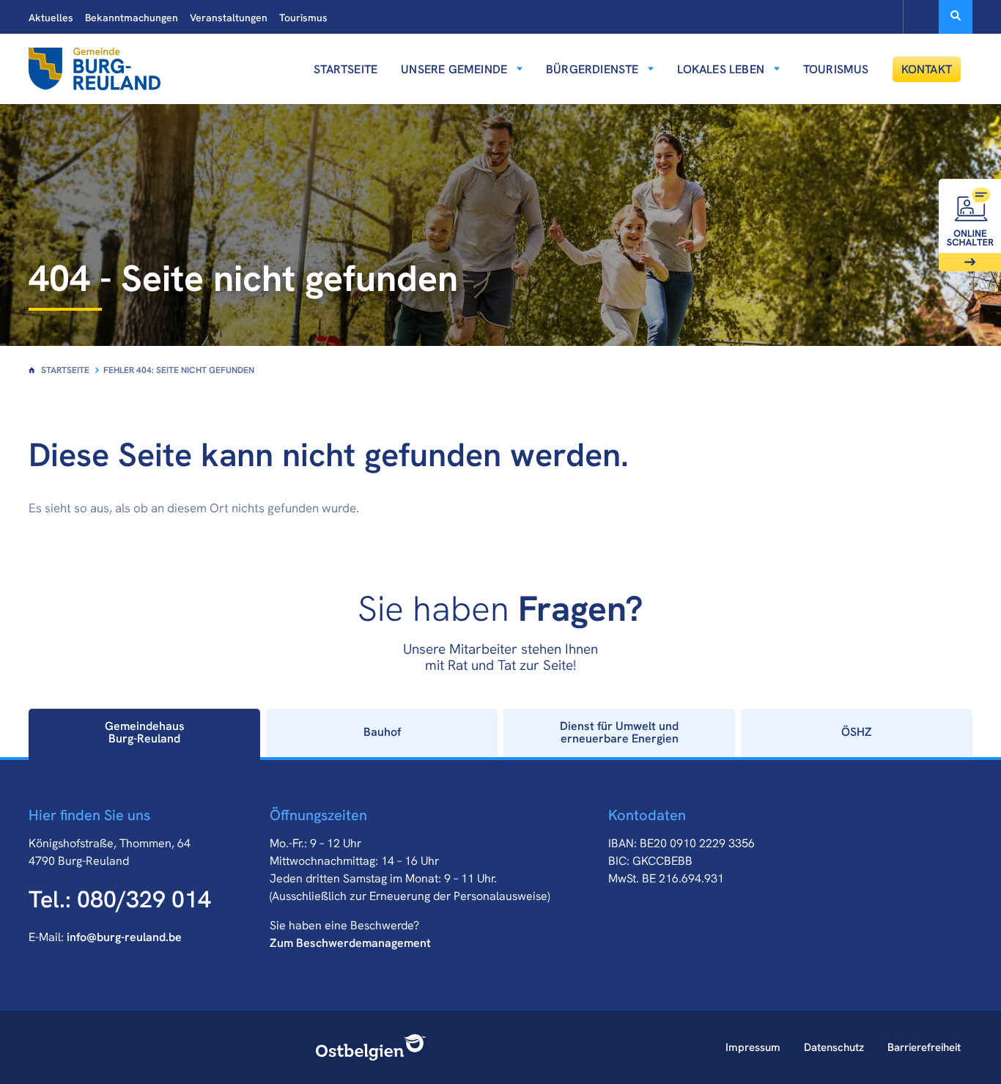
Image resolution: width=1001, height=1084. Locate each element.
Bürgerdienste (592, 69)
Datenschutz (834, 1047)
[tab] (144, 733)
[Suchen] (955, 17)
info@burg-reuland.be (124, 937)
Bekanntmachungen (131, 17)
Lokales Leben (720, 69)
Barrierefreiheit (924, 1047)
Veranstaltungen (228, 17)
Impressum (752, 1047)
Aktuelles (51, 17)
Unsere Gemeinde (454, 69)
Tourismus (303, 17)
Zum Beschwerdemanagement (350, 943)
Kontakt (926, 69)
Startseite (345, 69)
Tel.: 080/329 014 (120, 899)
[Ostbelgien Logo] (371, 1047)
